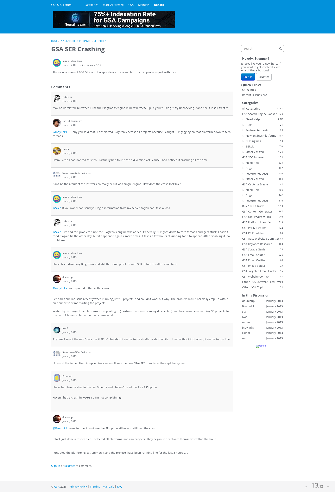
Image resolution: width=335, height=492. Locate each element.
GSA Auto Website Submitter (262, 238)
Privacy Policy (78, 486)
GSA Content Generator (262, 211)
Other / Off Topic (262, 287)
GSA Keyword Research (262, 244)
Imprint (95, 486)
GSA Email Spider (262, 255)
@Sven (57, 208)
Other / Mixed (264, 152)
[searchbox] (262, 48)
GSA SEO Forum (61, 5)
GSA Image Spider (262, 265)
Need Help (264, 119)
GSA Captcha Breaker (262, 184)
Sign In (55, 466)
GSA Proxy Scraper (262, 228)
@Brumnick (60, 428)
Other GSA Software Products (262, 282)
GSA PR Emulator (262, 233)
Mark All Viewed (113, 5)
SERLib (264, 146)
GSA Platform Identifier (262, 222)
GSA (131, 5)
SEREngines (264, 141)
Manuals (143, 5)
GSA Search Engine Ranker (262, 114)
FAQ (119, 486)
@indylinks (60, 132)
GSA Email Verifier (262, 260)
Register (69, 466)
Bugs (264, 125)
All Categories (262, 108)
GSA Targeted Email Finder (262, 271)
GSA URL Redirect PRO (262, 217)
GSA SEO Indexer (262, 157)
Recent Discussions (254, 95)
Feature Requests (264, 130)
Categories (91, 5)
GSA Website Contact (262, 276)
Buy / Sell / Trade (262, 206)
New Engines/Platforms (264, 135)
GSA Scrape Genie (262, 249)
